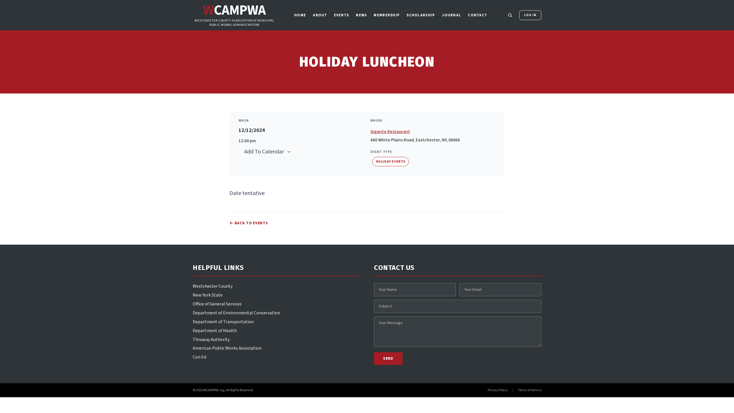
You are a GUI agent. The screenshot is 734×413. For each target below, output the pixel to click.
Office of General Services (217, 304)
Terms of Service (529, 390)
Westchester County (213, 286)
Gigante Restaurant (390, 131)
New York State (207, 295)
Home (300, 15)
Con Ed (199, 357)
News (361, 15)
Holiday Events (390, 161)
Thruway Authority (211, 339)
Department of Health (215, 331)
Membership (387, 15)
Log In (530, 15)
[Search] (510, 15)
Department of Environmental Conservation (236, 313)
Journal (451, 15)
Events (341, 15)
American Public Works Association (227, 348)
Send (388, 358)
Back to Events (248, 223)
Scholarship (421, 15)
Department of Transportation (223, 322)
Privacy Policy (498, 390)
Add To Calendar (264, 152)
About (320, 15)
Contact (477, 15)
